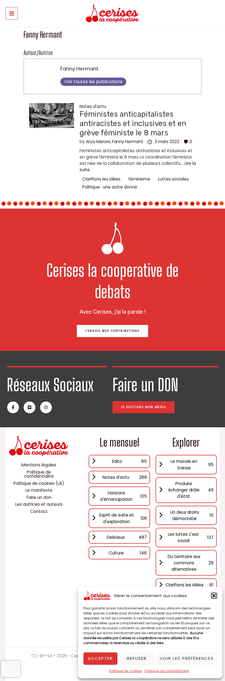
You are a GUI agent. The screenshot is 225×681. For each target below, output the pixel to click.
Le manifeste (39, 490)
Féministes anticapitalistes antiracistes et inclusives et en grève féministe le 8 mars (133, 123)
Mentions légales (38, 465)
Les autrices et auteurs (39, 504)
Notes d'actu (93, 106)
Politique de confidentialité (167, 671)
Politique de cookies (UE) (38, 483)
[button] (214, 595)
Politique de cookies (125, 671)
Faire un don (39, 497)
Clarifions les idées (101, 179)
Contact (39, 511)
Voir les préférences (187, 658)
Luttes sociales (173, 179)
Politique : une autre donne (109, 187)
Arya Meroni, (99, 141)
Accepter (100, 658)
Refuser (137, 658)
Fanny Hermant (79, 68)
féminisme (139, 179)
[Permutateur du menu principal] (11, 13)
